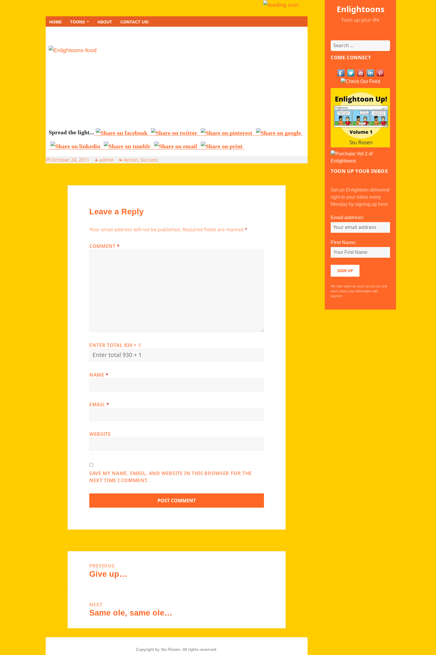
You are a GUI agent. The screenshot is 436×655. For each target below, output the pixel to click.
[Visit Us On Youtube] (360, 72)
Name (99, 375)
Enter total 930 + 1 (115, 345)
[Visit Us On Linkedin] (370, 72)
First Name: (344, 242)
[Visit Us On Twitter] (351, 72)
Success (149, 160)
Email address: (347, 217)
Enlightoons (360, 9)
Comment (104, 246)
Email (99, 404)
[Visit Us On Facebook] (341, 72)
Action (131, 160)
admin (106, 160)
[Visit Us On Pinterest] (380, 72)
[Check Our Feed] (360, 81)
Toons (77, 22)
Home (55, 22)
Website (100, 434)
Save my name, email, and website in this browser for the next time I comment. (170, 477)
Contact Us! (134, 22)
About (104, 22)
